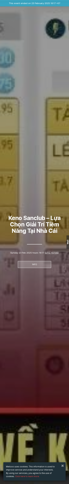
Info (34, 264)
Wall (67, 242)
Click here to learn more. (27, 476)
